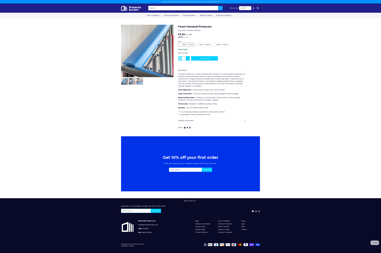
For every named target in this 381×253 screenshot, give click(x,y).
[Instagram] (256, 211)
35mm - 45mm (187, 44)
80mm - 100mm (222, 44)
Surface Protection (225, 224)
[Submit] (220, 8)
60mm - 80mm (204, 44)
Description (182, 70)
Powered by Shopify (127, 246)
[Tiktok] (259, 211)
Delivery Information (186, 120)
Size (179, 41)
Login (243, 224)
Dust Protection (223, 226)
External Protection (225, 232)
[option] (147, 51)
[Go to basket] (258, 8)
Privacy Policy (200, 226)
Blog (197, 221)
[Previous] (124, 50)
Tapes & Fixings (223, 229)
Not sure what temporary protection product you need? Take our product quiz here (190, 1)
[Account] (253, 8)
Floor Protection (224, 221)
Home (243, 221)
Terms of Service (201, 232)
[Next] (170, 50)
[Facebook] (253, 211)
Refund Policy (200, 229)
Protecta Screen (138, 244)
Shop (243, 226)
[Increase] (188, 58)
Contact (244, 229)
